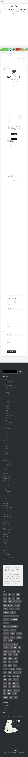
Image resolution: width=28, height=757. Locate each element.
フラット (19, 633)
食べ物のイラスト (7, 552)
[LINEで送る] (10, 141)
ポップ (10, 640)
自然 (6, 456)
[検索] (20, 372)
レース (15, 644)
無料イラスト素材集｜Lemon (14, 9)
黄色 (16, 697)
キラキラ (6, 623)
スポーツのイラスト (7, 514)
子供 (10, 665)
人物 (14, 651)
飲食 (7, 410)
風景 (9, 693)
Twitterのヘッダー (9, 507)
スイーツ (13, 630)
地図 (16, 658)
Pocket (19, 139)
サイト (8, 342)
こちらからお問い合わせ (13, 578)
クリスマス (7, 482)
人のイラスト (6, 559)
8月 (18, 598)
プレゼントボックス (11, 394)
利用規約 (11, 581)
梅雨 (6, 451)
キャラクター (14, 619)
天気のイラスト (6, 532)
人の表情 (7, 561)
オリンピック (15, 616)
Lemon (14, 750)
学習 (15, 665)
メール (9, 334)
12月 (19, 602)
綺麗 (5, 686)
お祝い (11, 609)
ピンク (12, 633)
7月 (13, 598)
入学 (6, 433)
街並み (7, 408)
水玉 (10, 679)
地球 (6, 543)
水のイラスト (6, 539)
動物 (6, 489)
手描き (12, 669)
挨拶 (10, 672)
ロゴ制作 (6, 647)
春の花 (17, 81)
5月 (5, 598)
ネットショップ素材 (9, 462)
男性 (5, 683)
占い (5, 658)
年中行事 (6, 669)
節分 (6, 424)
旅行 (19, 672)
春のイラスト (12, 81)
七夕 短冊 (13, 647)
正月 (18, 676)
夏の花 (6, 446)
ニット (6, 487)
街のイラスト (6, 501)
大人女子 (15, 662)
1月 (5, 594)
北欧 (10, 655)
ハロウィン (7, 464)
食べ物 (14, 693)
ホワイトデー (8, 417)
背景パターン (6, 480)
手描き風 (19, 669)
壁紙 (4, 528)
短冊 (14, 683)
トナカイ (8, 392)
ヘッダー (8, 396)
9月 (5, 602)
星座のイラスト (6, 537)
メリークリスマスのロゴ (12, 401)
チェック (7, 484)
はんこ (17, 609)
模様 (14, 676)
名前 (8, 326)
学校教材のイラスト (7, 478)
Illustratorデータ (8, 605)
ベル (7, 399)
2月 (9, 594)
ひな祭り (7, 431)
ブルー (12, 637)
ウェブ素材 (7, 616)
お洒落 (5, 609)
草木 (6, 547)
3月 (13, 594)
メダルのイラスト (7, 521)
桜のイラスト (14, 76)
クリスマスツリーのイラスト (13, 387)
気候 (5, 679)
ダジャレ (6, 633)
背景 (14, 686)
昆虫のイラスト (6, 534)
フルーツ (6, 637)
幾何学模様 (7, 491)
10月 (10, 602)
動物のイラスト (6, 526)
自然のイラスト (6, 541)
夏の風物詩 (7, 449)
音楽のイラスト (6, 550)
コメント (9, 308)
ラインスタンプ (6, 554)
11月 (14, 602)
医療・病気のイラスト (8, 503)
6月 (9, 598)
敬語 (15, 672)
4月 (11, 176)
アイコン (7, 442)
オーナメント (9, 383)
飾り (7, 413)
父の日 (6, 453)
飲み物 (5, 697)
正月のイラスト (8, 422)
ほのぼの (6, 612)
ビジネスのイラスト (7, 519)
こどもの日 (7, 428)
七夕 (6, 444)
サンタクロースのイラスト (12, 389)
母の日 (6, 438)
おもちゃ (16, 605)
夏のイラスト (6, 440)
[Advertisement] (14, 29)
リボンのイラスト (7, 476)
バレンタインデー (9, 415)
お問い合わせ (6, 705)
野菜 (18, 690)
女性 (5, 665)
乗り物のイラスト (7, 523)
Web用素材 (5, 505)
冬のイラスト (6, 379)
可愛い (10, 658)
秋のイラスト (6, 460)
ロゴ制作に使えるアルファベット (11, 557)
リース (7, 403)
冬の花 (7, 406)
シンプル (6, 630)
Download (14, 134)
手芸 (5, 672)
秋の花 (6, 469)
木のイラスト (6, 473)
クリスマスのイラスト (10, 381)
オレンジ (6, 619)
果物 (6, 420)
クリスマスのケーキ (11, 385)
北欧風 (15, 655)
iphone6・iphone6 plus (10, 530)
